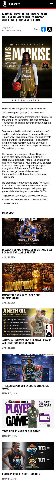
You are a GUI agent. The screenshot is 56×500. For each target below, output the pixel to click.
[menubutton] (51, 4)
